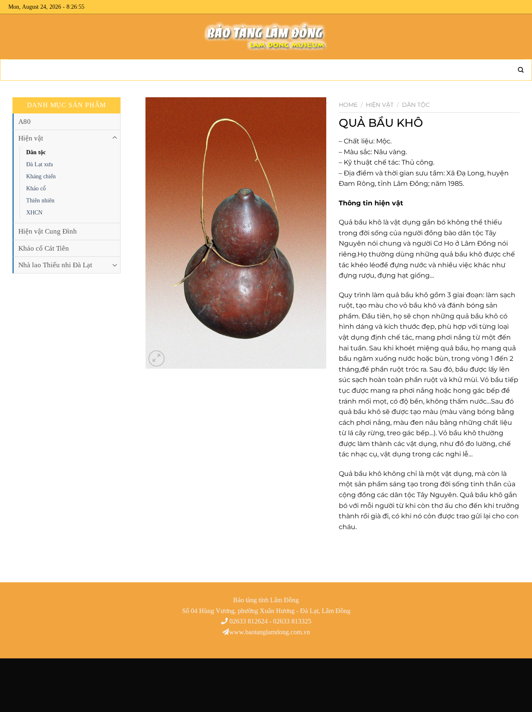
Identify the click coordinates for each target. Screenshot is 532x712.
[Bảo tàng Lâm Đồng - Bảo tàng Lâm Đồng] (266, 36)
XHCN (34, 212)
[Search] (517, 70)
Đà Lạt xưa (39, 164)
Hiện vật (30, 138)
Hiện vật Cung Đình (47, 231)
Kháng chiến (41, 176)
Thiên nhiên (40, 200)
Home (348, 104)
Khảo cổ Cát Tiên (43, 248)
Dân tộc (36, 152)
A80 (24, 122)
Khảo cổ (36, 188)
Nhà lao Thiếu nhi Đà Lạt (55, 265)
